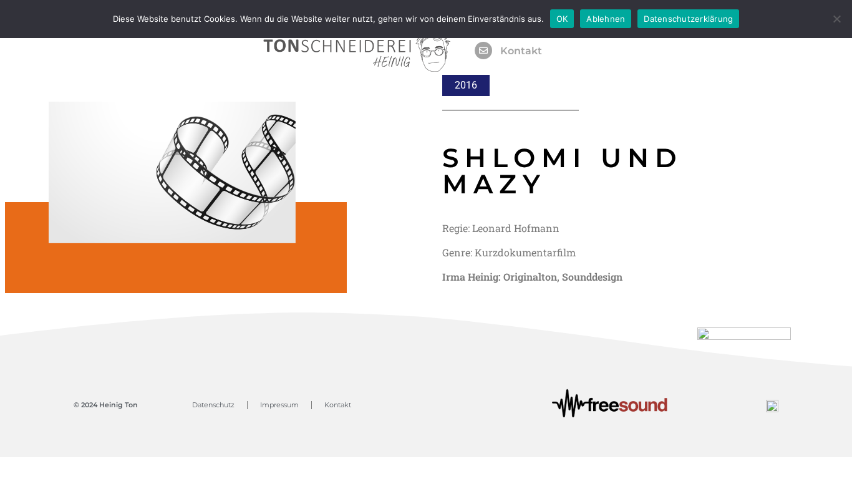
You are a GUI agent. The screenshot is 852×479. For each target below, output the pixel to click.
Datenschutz (213, 404)
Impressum (279, 404)
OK (562, 19)
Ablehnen (605, 19)
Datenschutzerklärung (688, 19)
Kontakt (521, 51)
